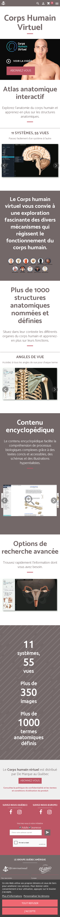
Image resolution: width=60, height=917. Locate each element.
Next (54, 500)
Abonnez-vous (20, 70)
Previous (4, 500)
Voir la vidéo (19, 61)
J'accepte (30, 911)
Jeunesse (36, 827)
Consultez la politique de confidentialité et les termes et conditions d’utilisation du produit (30, 789)
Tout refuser (30, 903)
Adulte (25, 827)
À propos (34, 878)
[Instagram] (19, 813)
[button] (56, 166)
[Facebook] (10, 813)
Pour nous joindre (6, 878)
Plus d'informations (12, 895)
